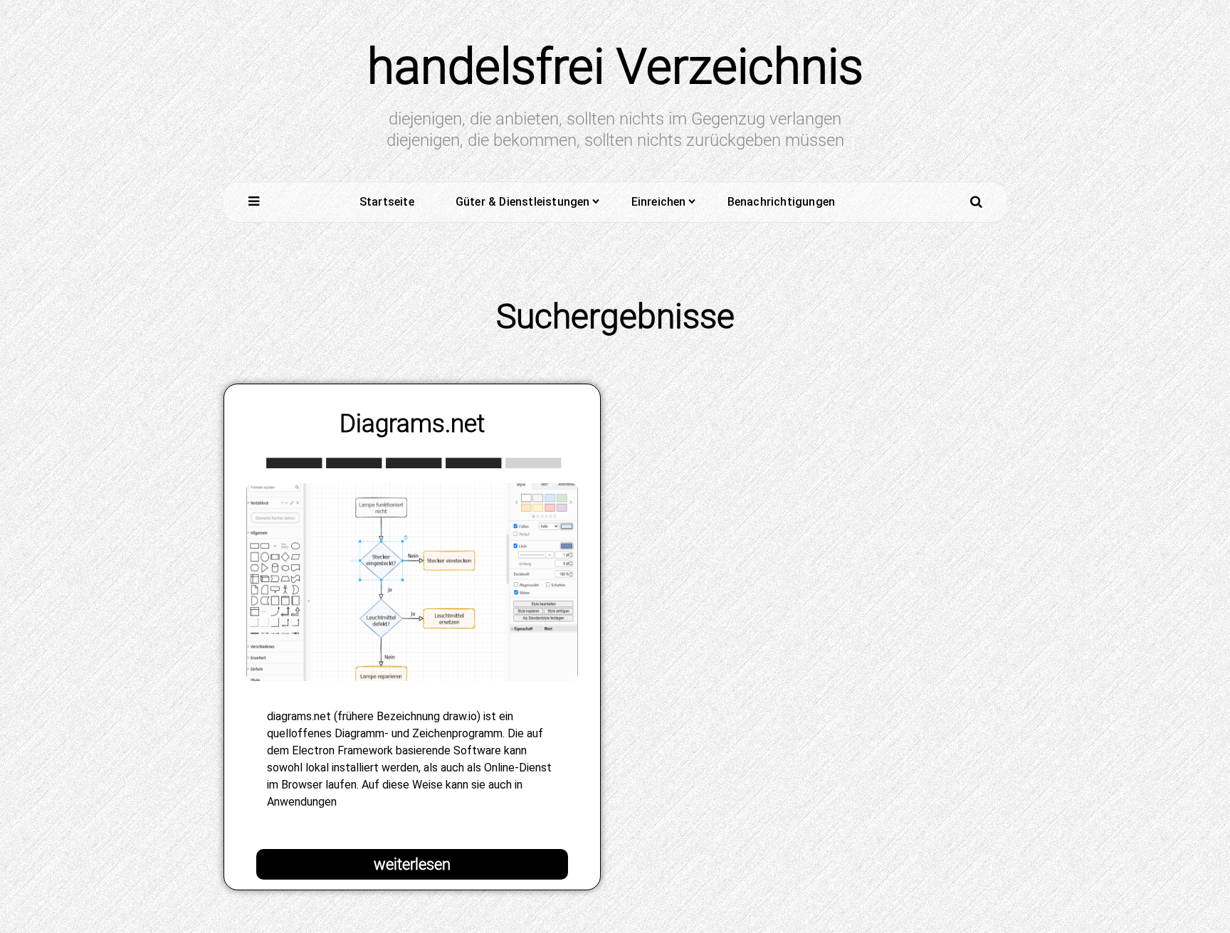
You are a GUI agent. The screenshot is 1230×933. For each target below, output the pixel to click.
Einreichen (658, 202)
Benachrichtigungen (781, 202)
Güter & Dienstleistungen (523, 202)
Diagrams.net (412, 423)
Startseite (386, 202)
